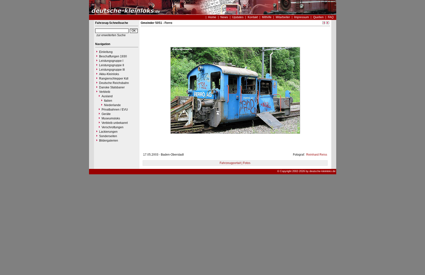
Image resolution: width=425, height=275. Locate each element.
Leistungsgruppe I (111, 61)
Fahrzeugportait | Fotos (235, 163)
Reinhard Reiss (316, 154)
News (224, 17)
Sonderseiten (108, 136)
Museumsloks (111, 118)
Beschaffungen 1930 (113, 56)
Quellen (318, 17)
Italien (108, 100)
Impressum (301, 17)
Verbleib (104, 92)
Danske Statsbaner (112, 87)
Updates (237, 17)
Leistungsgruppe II (111, 65)
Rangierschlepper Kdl (113, 78)
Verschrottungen (112, 127)
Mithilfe (267, 17)
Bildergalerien (108, 140)
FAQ (331, 17)
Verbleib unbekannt (115, 123)
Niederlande (112, 105)
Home (212, 17)
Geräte (106, 114)
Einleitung (106, 52)
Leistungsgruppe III (112, 69)
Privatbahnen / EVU (115, 109)
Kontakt (253, 17)
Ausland (107, 96)
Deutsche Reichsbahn (114, 83)
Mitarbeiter (283, 17)
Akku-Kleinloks (109, 74)
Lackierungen (108, 131)
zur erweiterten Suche (111, 35)
